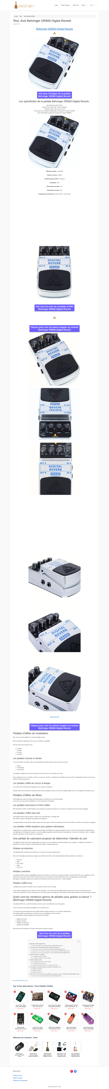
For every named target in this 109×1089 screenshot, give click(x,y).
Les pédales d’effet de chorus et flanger (42, 958)
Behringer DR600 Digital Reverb (54, 28)
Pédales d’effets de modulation (37, 954)
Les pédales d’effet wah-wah (39, 963)
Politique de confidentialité (20, 1080)
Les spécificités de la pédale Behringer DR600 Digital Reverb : (45, 947)
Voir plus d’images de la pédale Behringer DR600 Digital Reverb (54, 94)
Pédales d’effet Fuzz (37, 972)
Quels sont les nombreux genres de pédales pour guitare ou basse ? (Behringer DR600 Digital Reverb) (54, 974)
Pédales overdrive (37, 970)
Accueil (16, 16)
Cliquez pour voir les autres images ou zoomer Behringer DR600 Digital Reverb (54, 328)
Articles (83, 5)
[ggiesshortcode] (54, 717)
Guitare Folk (76, 5)
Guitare (56, 5)
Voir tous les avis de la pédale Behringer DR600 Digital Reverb (54, 934)
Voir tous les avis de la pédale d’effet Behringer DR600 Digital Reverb (54, 307)
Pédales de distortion (37, 968)
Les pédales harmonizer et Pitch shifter (42, 961)
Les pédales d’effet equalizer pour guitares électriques (45, 965)
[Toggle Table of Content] (77, 941)
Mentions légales (17, 1078)
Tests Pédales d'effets (29, 16)
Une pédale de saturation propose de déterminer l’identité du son (45, 967)
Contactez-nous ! (17, 1075)
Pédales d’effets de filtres (36, 959)
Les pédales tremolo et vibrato (40, 956)
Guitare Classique (65, 5)
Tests (91, 5)
